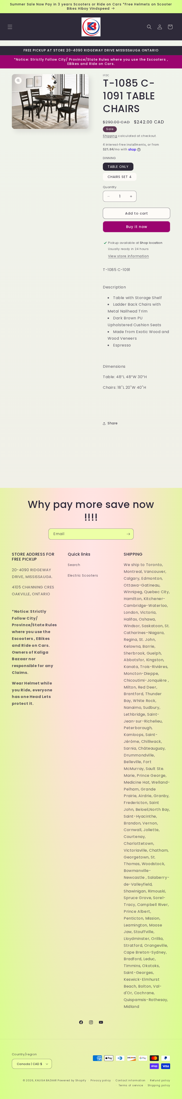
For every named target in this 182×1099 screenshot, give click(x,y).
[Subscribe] (128, 534)
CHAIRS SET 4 (120, 176)
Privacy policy (101, 1080)
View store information (128, 256)
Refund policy (160, 1080)
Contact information (130, 1080)
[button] (10, 27)
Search (74, 564)
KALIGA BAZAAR (46, 1080)
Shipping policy (159, 1085)
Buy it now (136, 226)
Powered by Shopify (72, 1080)
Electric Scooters (83, 575)
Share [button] (113, 423)
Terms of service (130, 1085)
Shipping (110, 136)
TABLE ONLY (118, 166)
